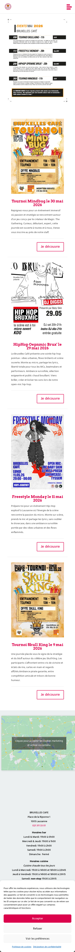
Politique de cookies (21, 947)
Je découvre (50, 247)
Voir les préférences (37, 939)
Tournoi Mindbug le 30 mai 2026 (37, 203)
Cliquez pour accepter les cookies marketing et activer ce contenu (39, 743)
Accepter (37, 918)
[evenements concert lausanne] (37, 101)
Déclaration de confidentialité (47, 947)
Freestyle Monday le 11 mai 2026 (37, 499)
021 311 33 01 (39, 826)
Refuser (37, 929)
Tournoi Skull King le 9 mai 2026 (37, 647)
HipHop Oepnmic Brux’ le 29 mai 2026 (37, 346)
